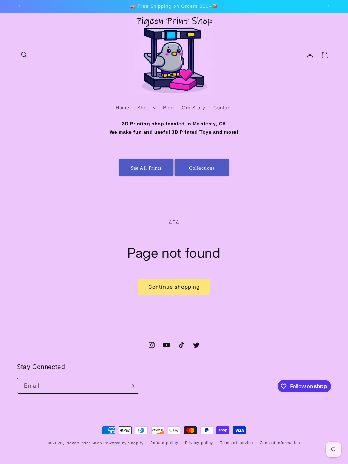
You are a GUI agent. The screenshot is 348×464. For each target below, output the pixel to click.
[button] (24, 55)
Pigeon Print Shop (84, 443)
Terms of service (236, 442)
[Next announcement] (328, 6)
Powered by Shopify (123, 443)
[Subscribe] (131, 386)
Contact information (280, 442)
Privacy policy (199, 442)
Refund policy (164, 442)
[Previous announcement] (19, 6)
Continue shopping (174, 287)
